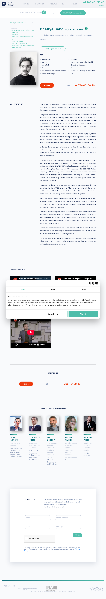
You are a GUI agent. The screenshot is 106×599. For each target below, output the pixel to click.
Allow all (83, 314)
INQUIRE (47, 85)
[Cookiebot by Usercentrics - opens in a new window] (89, 283)
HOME (12, 23)
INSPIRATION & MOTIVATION (20, 43)
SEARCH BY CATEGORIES (73, 13)
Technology (15, 45)
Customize (51, 314)
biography (62, 596)
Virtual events (16, 48)
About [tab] (84, 289)
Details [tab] (53, 289)
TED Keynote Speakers (27, 45)
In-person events (17, 41)
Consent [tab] (22, 289)
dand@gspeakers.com (52, 49)
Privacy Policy (71, 591)
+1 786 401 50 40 (93, 3)
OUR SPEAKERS (19, 23)
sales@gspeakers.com (27, 588)
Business (14, 34)
